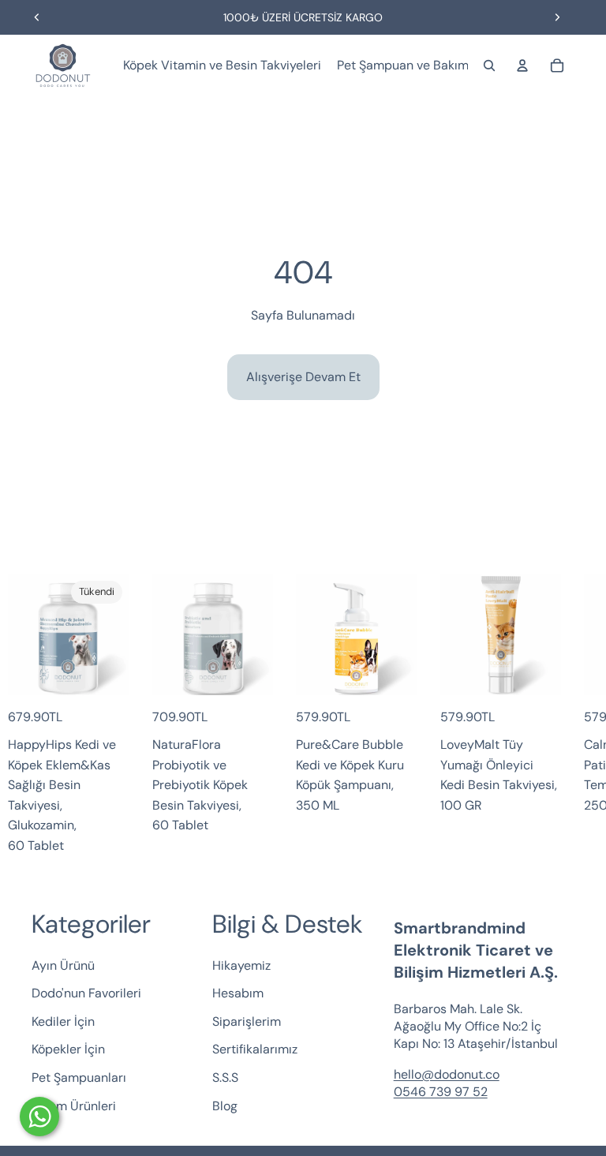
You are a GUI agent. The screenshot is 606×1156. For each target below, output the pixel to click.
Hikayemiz (241, 964)
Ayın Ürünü (63, 964)
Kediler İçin (63, 1020)
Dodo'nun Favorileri (86, 993)
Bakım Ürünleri (74, 1105)
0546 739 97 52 (441, 1091)
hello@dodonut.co (446, 1073)
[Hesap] (522, 65)
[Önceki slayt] (37, 17)
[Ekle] (248, 671)
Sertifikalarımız (254, 1049)
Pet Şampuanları (79, 1077)
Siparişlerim (246, 1020)
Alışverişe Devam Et (303, 376)
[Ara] (489, 65)
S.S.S (225, 1077)
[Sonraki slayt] (557, 17)
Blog (225, 1105)
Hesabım (238, 993)
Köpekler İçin (68, 1049)
